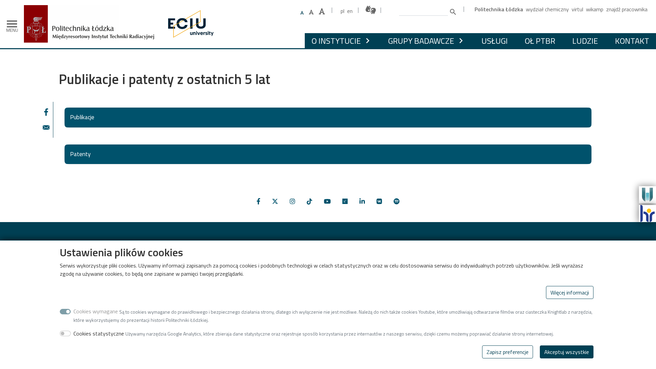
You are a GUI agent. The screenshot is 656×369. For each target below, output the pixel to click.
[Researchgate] (345, 201)
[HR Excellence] (647, 213)
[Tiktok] (309, 201)
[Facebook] (258, 201)
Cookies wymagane (95, 311)
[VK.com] (379, 201)
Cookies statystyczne (98, 333)
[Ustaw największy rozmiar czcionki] (322, 11)
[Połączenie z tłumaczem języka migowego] (371, 10)
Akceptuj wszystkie (566, 352)
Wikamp (594, 9)
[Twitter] (275, 201)
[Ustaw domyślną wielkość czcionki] (302, 13)
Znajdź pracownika (626, 9)
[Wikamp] (647, 194)
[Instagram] (292, 201)
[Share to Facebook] (46, 112)
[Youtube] (327, 201)
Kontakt (632, 41)
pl (342, 11)
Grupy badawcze (421, 41)
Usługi (494, 41)
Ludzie (585, 41)
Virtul (577, 9)
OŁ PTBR (540, 41)
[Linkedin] (362, 201)
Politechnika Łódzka (499, 9)
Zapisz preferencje (508, 352)
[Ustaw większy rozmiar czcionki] (311, 12)
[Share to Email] (46, 127)
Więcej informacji (569, 292)
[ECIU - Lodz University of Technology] (189, 24)
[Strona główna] (91, 10)
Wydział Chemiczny (547, 9)
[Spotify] (396, 201)
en (350, 11)
